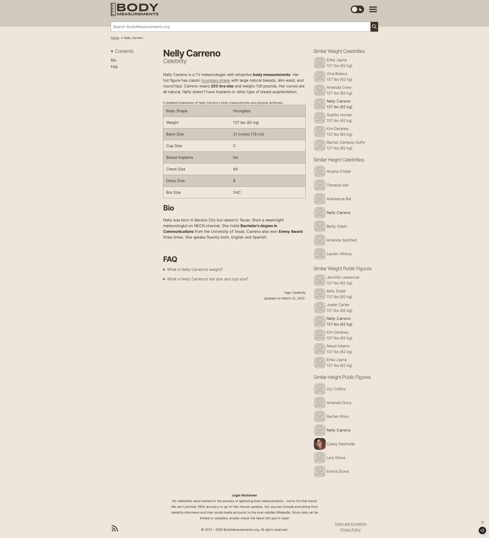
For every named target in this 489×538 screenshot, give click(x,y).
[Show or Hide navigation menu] (373, 9)
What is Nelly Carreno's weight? (195, 269)
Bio (113, 60)
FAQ (114, 67)
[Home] (135, 9)
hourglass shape (215, 80)
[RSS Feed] (115, 528)
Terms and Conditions (350, 524)
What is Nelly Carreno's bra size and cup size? (207, 279)
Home (115, 38)
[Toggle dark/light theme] (357, 9)
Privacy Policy (350, 530)
